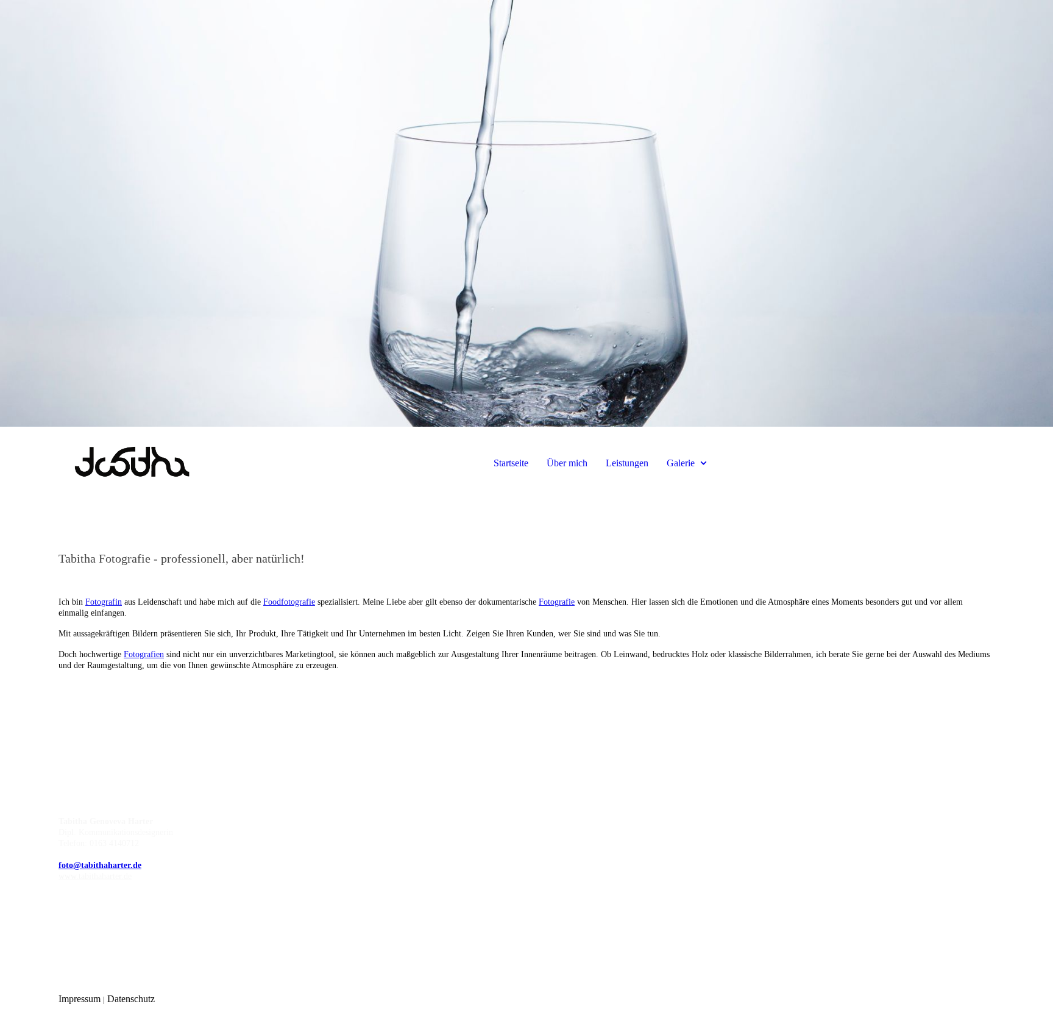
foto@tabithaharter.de (99, 865)
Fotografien (144, 654)
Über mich (567, 463)
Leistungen (627, 463)
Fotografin (103, 602)
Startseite (511, 463)
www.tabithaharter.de (95, 876)
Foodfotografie (289, 602)
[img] (526, 213)
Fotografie (557, 602)
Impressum (80, 999)
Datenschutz (131, 999)
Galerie (681, 463)
